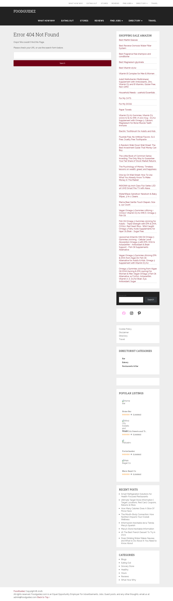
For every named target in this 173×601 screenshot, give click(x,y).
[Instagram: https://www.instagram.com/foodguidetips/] (131, 314)
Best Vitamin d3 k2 (127, 68)
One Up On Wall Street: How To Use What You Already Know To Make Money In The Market (135, 177)
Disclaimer (124, 332)
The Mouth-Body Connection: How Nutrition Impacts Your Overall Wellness (137, 517)
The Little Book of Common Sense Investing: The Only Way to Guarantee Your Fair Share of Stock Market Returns (137, 158)
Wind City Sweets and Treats (134, 431)
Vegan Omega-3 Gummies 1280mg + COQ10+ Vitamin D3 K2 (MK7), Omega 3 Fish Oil (137, 213)
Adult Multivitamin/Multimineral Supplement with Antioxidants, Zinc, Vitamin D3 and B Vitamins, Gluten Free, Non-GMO (137, 83)
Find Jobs (127, 3)
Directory (141, 3)
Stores (104, 3)
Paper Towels (125, 109)
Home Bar (126, 411)
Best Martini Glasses (128, 40)
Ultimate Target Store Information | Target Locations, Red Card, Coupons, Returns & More (138, 502)
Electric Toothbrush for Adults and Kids (137, 131)
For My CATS (125, 98)
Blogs (124, 559)
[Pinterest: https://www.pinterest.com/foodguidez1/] (139, 314)
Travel (154, 3)
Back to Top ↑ (43, 597)
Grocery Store (127, 566)
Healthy (124, 569)
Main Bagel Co (129, 471)
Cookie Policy (125, 329)
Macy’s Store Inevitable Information (137, 529)
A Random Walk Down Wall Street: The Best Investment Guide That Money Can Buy (137, 147)
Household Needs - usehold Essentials (137, 92)
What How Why (76, 3)
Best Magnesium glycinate (131, 62)
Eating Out (92, 3)
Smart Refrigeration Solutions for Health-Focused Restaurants (136, 495)
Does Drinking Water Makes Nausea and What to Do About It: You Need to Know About (139, 540)
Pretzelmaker (128, 451)
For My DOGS (125, 104)
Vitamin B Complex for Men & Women (136, 73)
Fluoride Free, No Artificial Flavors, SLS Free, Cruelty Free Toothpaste (137, 138)
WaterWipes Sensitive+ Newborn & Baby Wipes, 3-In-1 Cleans (138, 195)
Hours (124, 573)
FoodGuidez (25, 11)
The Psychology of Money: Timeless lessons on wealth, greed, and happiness (138, 167)
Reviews (115, 3)
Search (122, 295)
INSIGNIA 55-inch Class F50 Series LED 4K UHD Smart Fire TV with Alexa (137, 186)
